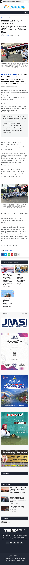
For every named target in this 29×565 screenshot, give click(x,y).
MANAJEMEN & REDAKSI (9, 560)
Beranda (3, 18)
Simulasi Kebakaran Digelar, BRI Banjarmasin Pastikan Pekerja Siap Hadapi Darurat (21, 279)
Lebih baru (5, 313)
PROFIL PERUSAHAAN (8, 558)
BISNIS (8, 18)
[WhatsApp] (9, 254)
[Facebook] (2, 254)
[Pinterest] (12, 254)
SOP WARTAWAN (21, 560)
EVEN (10, 250)
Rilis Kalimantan (19, 556)
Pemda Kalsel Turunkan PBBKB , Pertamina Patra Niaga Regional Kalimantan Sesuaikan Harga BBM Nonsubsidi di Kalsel (7, 279)
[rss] (21, 543)
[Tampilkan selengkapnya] (18, 254)
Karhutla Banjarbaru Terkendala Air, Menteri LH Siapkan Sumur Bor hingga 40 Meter (13, 2)
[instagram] (18, 543)
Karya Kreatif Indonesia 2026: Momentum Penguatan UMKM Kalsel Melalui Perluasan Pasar (7, 302)
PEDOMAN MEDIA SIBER (20, 558)
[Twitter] (5, 254)
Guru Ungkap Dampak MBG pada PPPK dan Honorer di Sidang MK (17, 508)
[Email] (15, 254)
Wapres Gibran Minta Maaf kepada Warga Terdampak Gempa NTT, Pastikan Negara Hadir (18, 499)
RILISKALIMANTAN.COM (9, 74)
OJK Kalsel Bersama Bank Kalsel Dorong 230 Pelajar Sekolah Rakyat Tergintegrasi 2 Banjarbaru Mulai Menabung (18, 490)
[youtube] (14, 543)
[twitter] (11, 543)
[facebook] (7, 543)
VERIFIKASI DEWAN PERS (14, 562)
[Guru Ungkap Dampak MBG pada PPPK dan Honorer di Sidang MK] (5, 508)
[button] (25, 2)
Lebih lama (24, 313)
